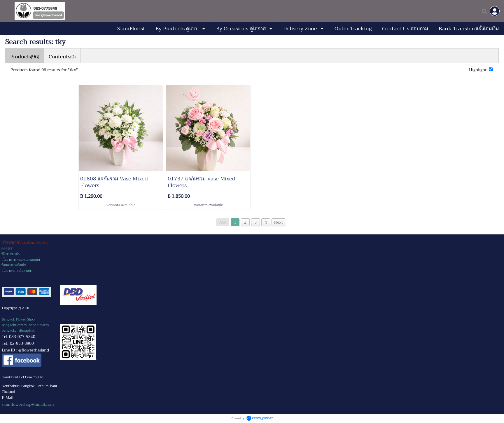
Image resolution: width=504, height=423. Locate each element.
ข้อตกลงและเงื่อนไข (13, 265)
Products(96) (24, 57)
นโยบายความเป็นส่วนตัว (16, 271)
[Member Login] (495, 11)
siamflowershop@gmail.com (28, 404)
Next (278, 222)
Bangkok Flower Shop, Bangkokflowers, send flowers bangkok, (25, 325)
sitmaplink (27, 330)
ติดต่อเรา (7, 248)
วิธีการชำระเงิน (10, 254)
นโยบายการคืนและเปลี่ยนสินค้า (21, 259)
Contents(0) (62, 57)
